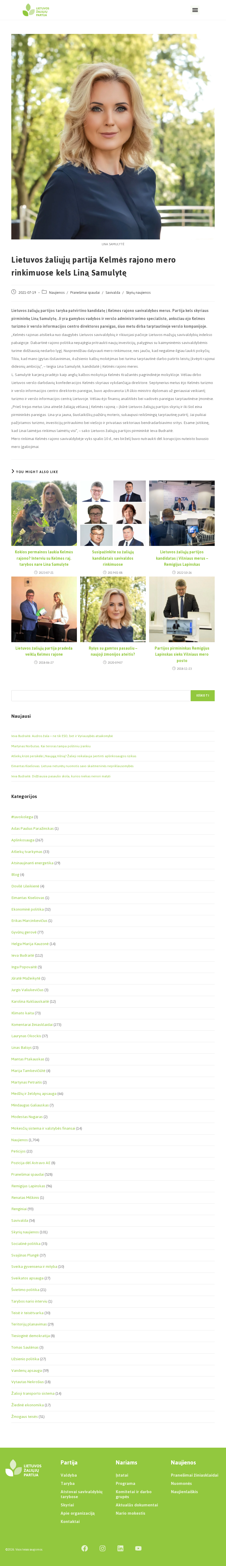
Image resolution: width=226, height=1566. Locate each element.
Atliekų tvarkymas (26, 851)
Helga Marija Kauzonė (30, 944)
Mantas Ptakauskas (27, 1059)
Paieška (17, 687)
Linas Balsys (21, 1047)
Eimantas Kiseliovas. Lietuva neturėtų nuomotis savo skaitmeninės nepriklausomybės (72, 766)
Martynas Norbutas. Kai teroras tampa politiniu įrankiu (51, 746)
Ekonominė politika (27, 909)
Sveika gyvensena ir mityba (34, 1266)
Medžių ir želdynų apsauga (34, 1093)
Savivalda (113, 292)
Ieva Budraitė (22, 955)
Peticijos (18, 1151)
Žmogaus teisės (24, 1416)
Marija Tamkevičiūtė (28, 1070)
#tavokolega (22, 817)
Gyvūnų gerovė (24, 932)
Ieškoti (202, 695)
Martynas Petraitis (26, 1082)
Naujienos (56, 292)
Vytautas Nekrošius (27, 1382)
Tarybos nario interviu (29, 1301)
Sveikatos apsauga (27, 1278)
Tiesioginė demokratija (30, 1336)
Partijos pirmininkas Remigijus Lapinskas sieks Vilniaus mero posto (182, 654)
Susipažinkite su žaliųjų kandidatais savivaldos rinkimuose (113, 558)
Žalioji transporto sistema (33, 1393)
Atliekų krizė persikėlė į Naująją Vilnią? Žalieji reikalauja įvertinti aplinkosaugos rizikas (73, 756)
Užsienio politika (25, 1359)
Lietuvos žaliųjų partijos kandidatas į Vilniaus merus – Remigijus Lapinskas (182, 558)
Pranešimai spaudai (85, 292)
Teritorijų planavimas (29, 1324)
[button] (195, 10)
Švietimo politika (25, 1289)
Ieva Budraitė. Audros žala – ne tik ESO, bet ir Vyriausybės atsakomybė (62, 736)
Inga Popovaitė (24, 967)
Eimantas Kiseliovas (27, 897)
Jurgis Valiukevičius (27, 990)
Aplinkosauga (22, 840)
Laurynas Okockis (26, 1036)
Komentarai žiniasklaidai (32, 1024)
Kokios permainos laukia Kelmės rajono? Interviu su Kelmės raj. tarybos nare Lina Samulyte (44, 558)
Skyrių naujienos (138, 292)
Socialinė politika (26, 1243)
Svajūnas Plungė (25, 1255)
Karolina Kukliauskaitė (30, 1001)
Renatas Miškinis (25, 1197)
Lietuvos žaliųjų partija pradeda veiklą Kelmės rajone (43, 651)
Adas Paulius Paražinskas (32, 828)
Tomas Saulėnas (25, 1347)
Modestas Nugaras (27, 1117)
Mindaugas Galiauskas (30, 1105)
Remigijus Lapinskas (28, 1186)
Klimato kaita (22, 1013)
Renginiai (19, 1209)
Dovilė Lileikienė (25, 886)
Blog (15, 874)
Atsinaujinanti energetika (32, 863)
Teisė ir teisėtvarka (27, 1313)
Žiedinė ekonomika (27, 1405)
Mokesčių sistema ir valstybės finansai (43, 1128)
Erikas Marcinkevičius (29, 920)
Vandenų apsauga (26, 1370)
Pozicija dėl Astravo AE (30, 1163)
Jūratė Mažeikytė (26, 978)
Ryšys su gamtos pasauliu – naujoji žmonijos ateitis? (113, 651)
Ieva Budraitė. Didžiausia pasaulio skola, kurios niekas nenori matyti (61, 776)
